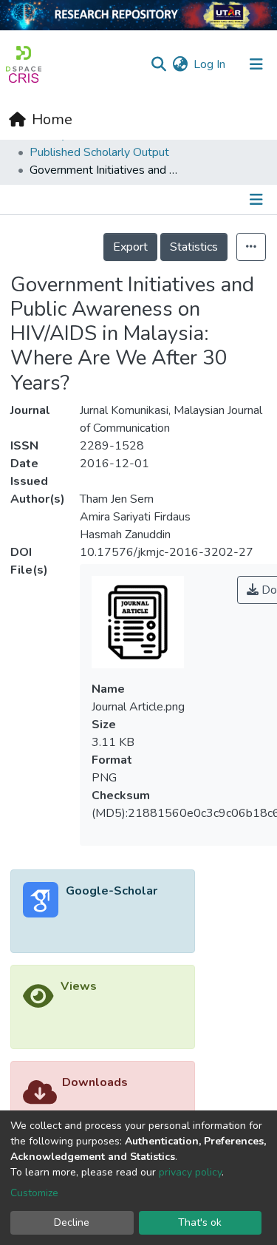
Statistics (194, 247)
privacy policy (190, 1172)
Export (130, 247)
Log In (210, 64)
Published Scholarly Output (99, 152)
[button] (180, 64)
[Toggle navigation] (256, 64)
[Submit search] (158, 64)
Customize (34, 1193)
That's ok (200, 1222)
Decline (71, 1222)
